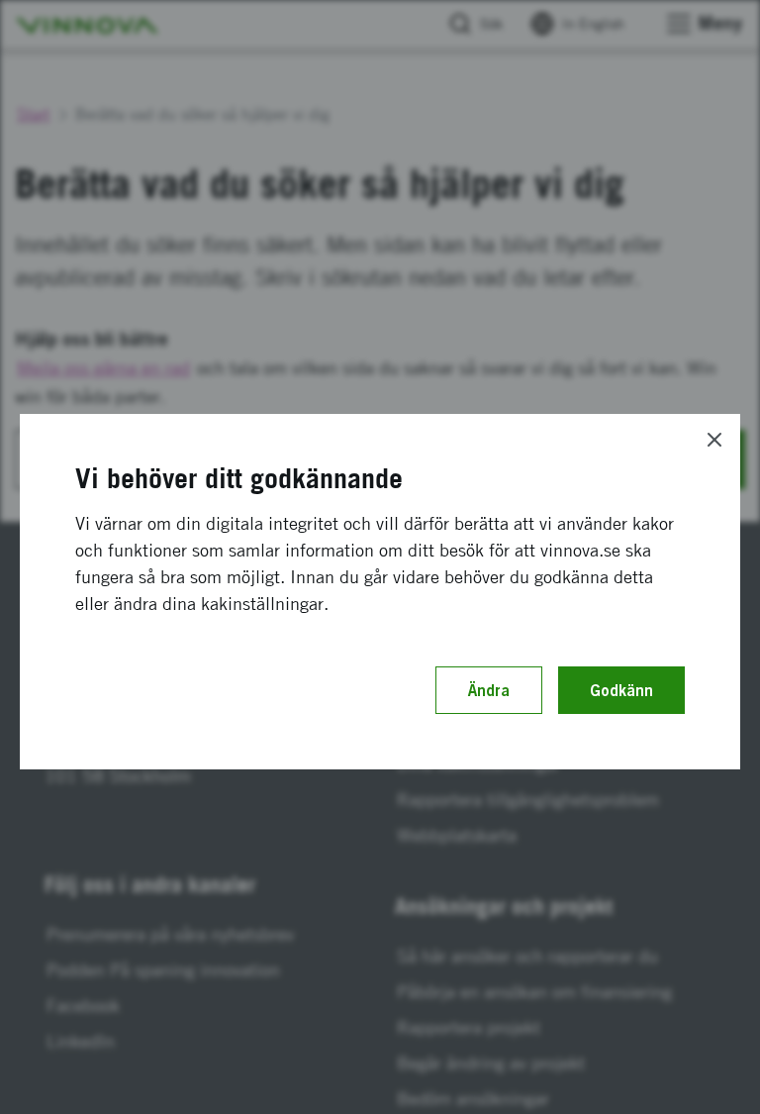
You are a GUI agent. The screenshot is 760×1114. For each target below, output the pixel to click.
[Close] (714, 440)
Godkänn (621, 690)
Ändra (489, 690)
